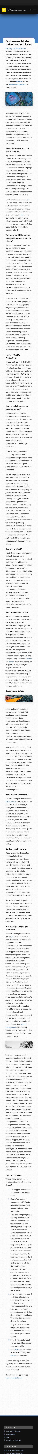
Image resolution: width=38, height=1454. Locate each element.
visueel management (17, 84)
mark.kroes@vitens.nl (13, 1378)
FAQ (7, 1437)
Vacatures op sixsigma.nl (13, 1431)
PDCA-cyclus (10, 802)
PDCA (17, 1350)
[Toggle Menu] (34, 10)
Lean (21, 215)
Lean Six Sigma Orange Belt (14, 1450)
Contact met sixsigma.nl (13, 1440)
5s (28, 200)
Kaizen (29, 659)
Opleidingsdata (10, 1434)
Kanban (19, 81)
